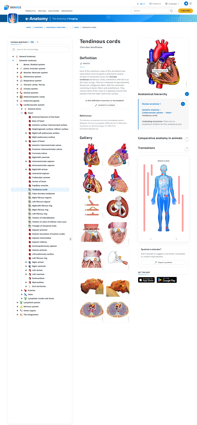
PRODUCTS (30, 11)
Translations (146, 147)
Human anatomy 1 (151, 103)
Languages (172, 4)
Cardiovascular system (152, 112)
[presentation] (150, 238)
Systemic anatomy (151, 110)
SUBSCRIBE (185, 11)
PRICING (42, 11)
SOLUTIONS (53, 11)
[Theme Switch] (188, 3)
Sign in (142, 4)
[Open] (13, 60)
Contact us (156, 4)
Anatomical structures (56, 27)
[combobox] (150, 10)
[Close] (13, 56)
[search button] (171, 10)
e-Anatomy (38, 27)
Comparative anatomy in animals (160, 138)
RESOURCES (67, 11)
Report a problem (165, 262)
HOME (28, 27)
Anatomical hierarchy (152, 94)
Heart (76, 27)
